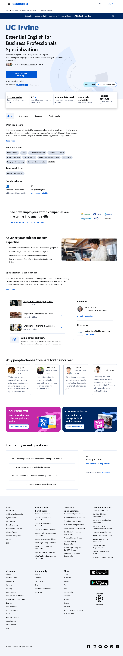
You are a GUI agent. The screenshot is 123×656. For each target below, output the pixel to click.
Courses (38, 116)
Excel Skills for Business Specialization (72, 533)
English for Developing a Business (40, 301)
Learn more (35, 85)
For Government (12, 610)
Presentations (12, 153)
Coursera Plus (11, 592)
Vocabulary (67, 157)
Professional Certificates (15, 596)
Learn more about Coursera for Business (27, 222)
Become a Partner (12, 617)
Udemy (8, 628)
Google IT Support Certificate (45, 529)
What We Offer (11, 578)
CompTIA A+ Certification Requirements (102, 521)
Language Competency (15, 162)
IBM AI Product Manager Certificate (43, 547)
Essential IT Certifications (102, 532)
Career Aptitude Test (100, 510)
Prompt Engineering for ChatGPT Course (72, 548)
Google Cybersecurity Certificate (43, 518)
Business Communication (37, 162)
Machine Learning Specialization (70, 542)
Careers (9, 585)
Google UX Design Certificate (45, 539)
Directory (67, 603)
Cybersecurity (11, 518)
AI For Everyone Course (72, 521)
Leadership (10, 581)
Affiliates (67, 607)
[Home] (7, 10)
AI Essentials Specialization (73, 514)
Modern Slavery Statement (73, 610)
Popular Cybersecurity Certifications (101, 552)
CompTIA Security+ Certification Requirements (102, 527)
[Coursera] (20, 4)
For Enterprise (11, 607)
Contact (67, 596)
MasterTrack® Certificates (15, 599)
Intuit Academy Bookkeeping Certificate (45, 557)
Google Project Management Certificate (45, 534)
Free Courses (11, 625)
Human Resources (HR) (14, 528)
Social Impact (11, 621)
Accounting (10, 510)
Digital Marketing (12, 525)
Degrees (9, 603)
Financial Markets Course (73, 538)
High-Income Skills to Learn (102, 536)
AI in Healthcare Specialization (74, 525)
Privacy (66, 585)
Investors (67, 578)
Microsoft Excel (11, 532)
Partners (38, 578)
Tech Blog (38, 592)
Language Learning (29, 10)
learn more (106, 472)
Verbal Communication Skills (49, 157)
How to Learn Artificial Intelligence (100, 540)
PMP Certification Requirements (99, 546)
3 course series (14, 97)
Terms (66, 581)
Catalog (9, 588)
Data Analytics (11, 521)
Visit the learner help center (98, 463)
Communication (29, 157)
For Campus (10, 614)
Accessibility (68, 592)
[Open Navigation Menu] (9, 4)
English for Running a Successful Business (44, 326)
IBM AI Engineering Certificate (45, 543)
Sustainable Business (37, 153)
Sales (24, 153)
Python (8, 539)
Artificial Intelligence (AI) (15, 514)
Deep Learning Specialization (74, 528)
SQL (7, 543)
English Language (13, 157)
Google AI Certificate (42, 514)
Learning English (46, 10)
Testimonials (54, 116)
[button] (39, 64)
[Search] (100, 4)
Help (65, 588)
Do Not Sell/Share (70, 614)
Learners (38, 574)
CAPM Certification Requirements (99, 515)
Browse (15, 10)
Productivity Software (15, 173)
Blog (36, 585)
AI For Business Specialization (74, 517)
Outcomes (23, 116)
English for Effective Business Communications (47, 313)
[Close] (113, 16)
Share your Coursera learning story (103, 558)
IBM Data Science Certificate (45, 552)
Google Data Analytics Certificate (43, 524)
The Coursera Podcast (43, 588)
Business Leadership (56, 153)
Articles (66, 599)
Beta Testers (40, 581)
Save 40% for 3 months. (80, 16)
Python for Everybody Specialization (72, 554)
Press (66, 574)
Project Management (13, 536)
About (9, 116)
